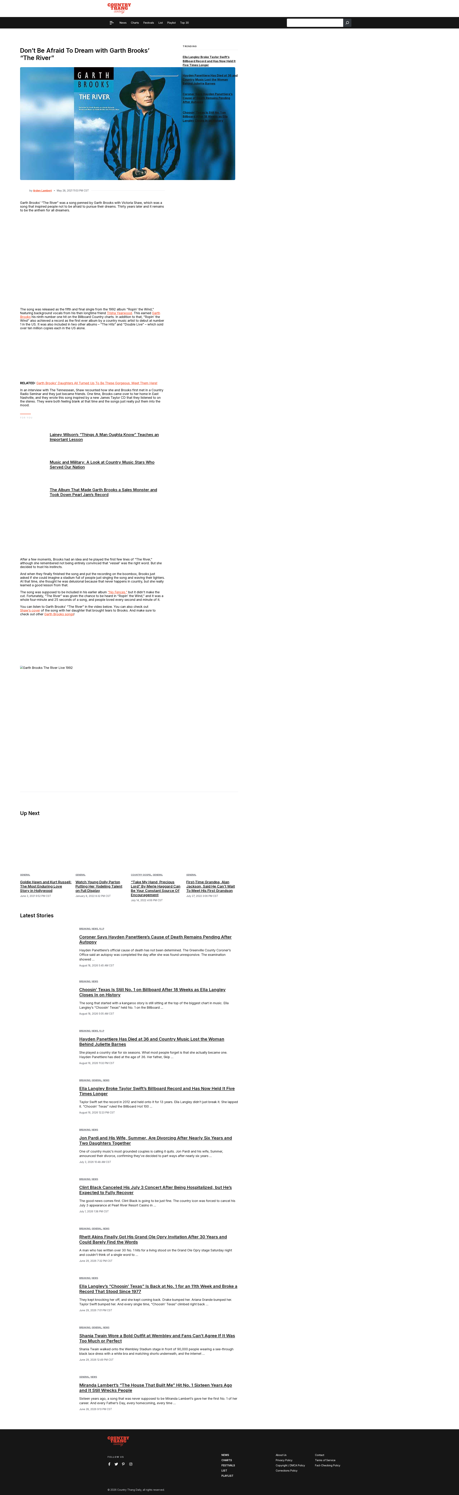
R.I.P (101, 928)
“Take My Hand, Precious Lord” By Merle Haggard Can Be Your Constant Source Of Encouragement (155, 888)
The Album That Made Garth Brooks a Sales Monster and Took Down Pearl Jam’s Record (103, 492)
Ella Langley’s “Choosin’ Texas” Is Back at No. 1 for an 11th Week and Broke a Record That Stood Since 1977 (158, 1289)
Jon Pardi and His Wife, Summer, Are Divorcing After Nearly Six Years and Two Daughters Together (155, 1140)
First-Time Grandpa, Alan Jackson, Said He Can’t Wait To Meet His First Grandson (210, 886)
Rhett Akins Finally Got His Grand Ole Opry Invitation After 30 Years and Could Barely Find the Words (153, 1239)
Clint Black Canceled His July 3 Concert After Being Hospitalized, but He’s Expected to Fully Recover (155, 1190)
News (95, 928)
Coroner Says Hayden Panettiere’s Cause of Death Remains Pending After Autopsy (208, 98)
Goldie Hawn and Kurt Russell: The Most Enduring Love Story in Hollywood (46, 886)
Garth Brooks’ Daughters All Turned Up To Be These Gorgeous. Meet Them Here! (96, 383)
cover (36, 610)
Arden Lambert (42, 190)
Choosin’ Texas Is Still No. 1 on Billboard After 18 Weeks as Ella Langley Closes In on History (205, 116)
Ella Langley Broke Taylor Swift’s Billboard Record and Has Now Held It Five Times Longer (209, 61)
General (25, 874)
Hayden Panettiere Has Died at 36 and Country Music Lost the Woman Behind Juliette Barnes (210, 79)
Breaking (84, 928)
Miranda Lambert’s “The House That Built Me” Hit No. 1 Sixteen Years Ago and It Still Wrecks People (155, 1388)
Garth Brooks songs (59, 614)
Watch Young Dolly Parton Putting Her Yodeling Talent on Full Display (98, 886)
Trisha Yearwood (119, 313)
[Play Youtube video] (92, 720)
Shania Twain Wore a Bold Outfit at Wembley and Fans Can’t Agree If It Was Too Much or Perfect (157, 1338)
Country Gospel (141, 874)
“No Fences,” (117, 592)
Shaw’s (26, 610)
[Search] (347, 23)
